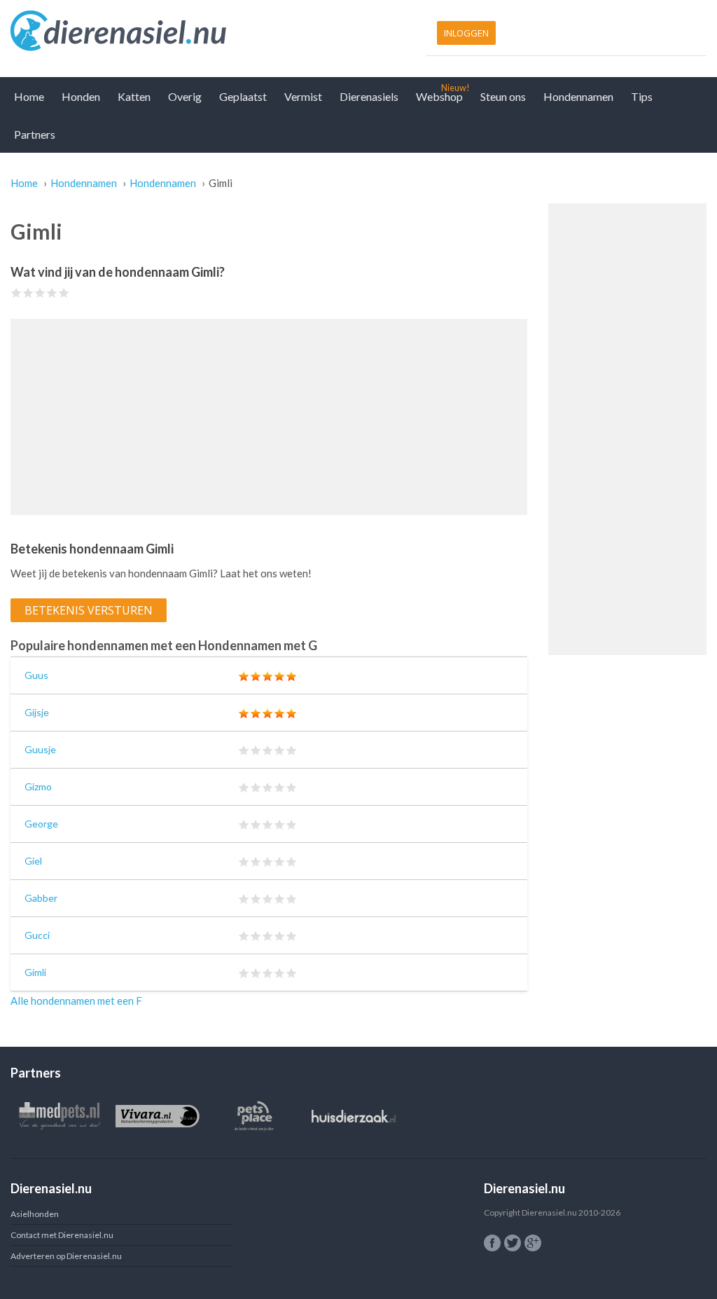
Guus (36, 675)
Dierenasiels (369, 96)
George (41, 824)
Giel (33, 861)
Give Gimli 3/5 (40, 292)
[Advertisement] (269, 417)
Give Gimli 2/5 (28, 292)
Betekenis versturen (89, 610)
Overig (185, 96)
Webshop (439, 96)
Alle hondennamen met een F (76, 1000)
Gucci (37, 935)
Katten (134, 96)
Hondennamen (578, 96)
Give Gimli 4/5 (52, 292)
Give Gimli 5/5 (64, 292)
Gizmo (38, 786)
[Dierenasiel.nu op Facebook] (492, 1243)
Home (29, 96)
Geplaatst (243, 96)
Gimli (35, 972)
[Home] (181, 32)
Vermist (303, 96)
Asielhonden (35, 1214)
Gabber (41, 898)
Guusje (40, 749)
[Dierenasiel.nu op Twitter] (512, 1243)
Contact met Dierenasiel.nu (62, 1235)
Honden (81, 96)
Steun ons (503, 96)
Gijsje (37, 712)
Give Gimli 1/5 (16, 292)
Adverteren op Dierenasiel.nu (66, 1256)
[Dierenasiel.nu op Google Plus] (532, 1243)
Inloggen (466, 33)
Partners (34, 134)
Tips (642, 96)
